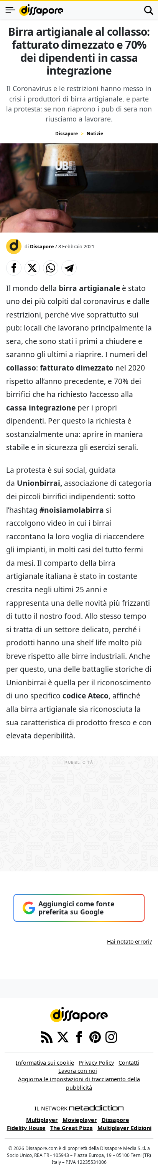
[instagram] (111, 1036)
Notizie (95, 133)
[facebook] (79, 1036)
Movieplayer (80, 1119)
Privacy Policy (96, 1062)
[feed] (47, 1036)
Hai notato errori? (129, 941)
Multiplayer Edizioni (124, 1128)
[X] (63, 1036)
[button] (13, 268)
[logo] (41, 10)
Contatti (128, 1062)
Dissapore (66, 133)
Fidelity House (26, 1128)
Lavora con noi (77, 1070)
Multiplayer (42, 1119)
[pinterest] (95, 1036)
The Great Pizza (71, 1128)
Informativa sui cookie (45, 1062)
